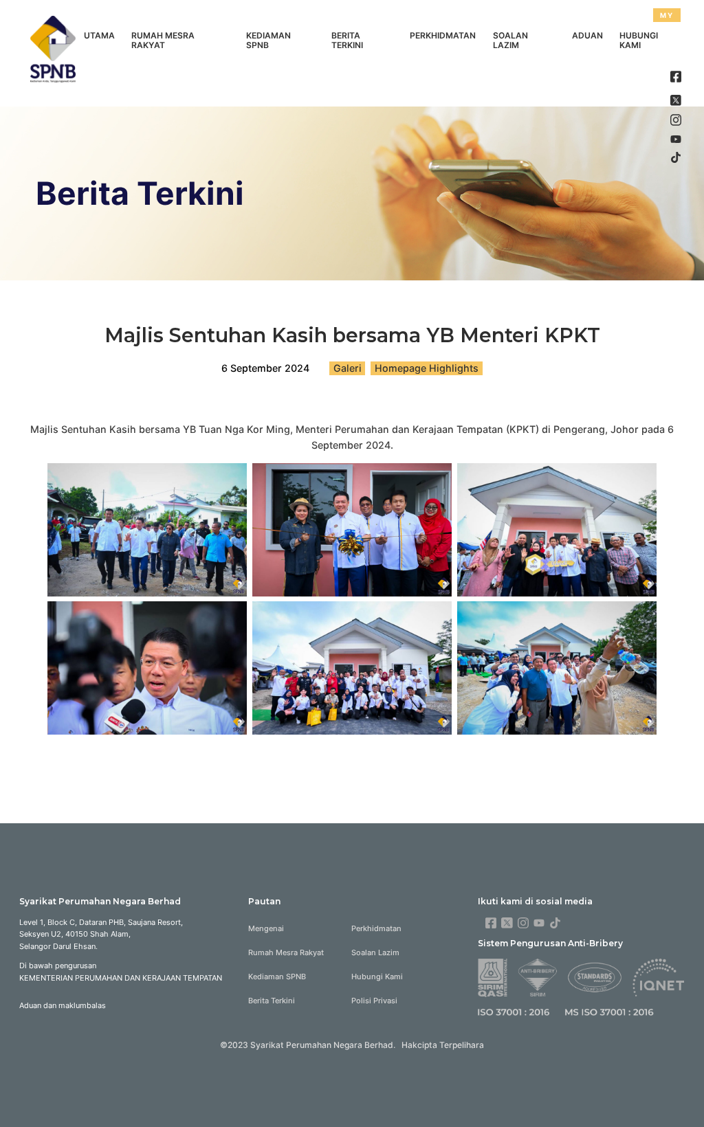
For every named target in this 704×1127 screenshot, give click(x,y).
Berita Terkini (347, 40)
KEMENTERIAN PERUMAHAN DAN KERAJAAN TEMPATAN (120, 978)
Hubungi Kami (638, 40)
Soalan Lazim (510, 40)
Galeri (347, 368)
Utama (99, 35)
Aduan (587, 35)
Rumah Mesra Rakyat (163, 40)
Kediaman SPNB (268, 40)
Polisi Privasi (374, 1000)
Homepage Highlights (426, 368)
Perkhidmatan (443, 35)
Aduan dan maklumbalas (62, 1005)
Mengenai (266, 928)
